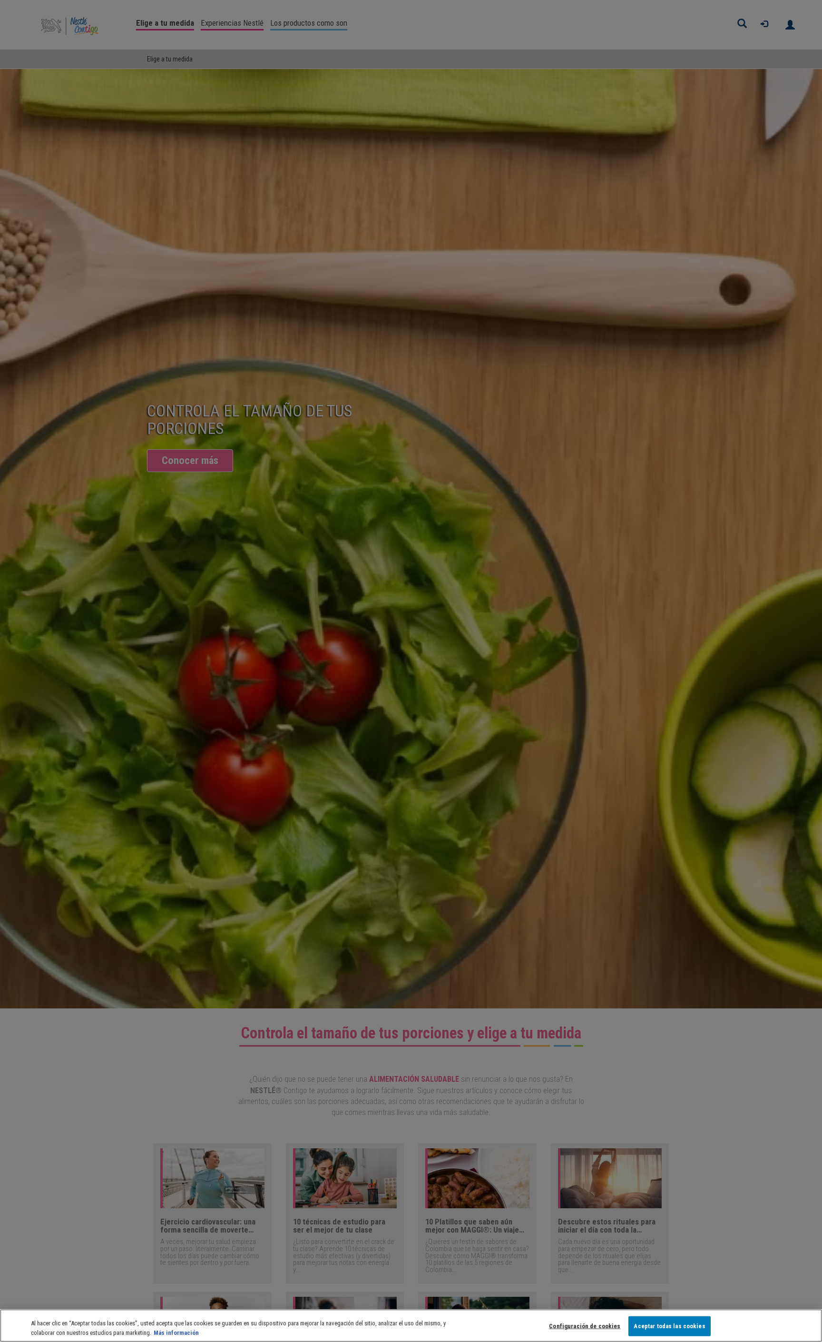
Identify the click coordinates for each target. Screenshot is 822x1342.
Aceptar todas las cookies (669, 1326)
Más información (176, 1332)
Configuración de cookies (584, 1326)
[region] (411, 1325)
